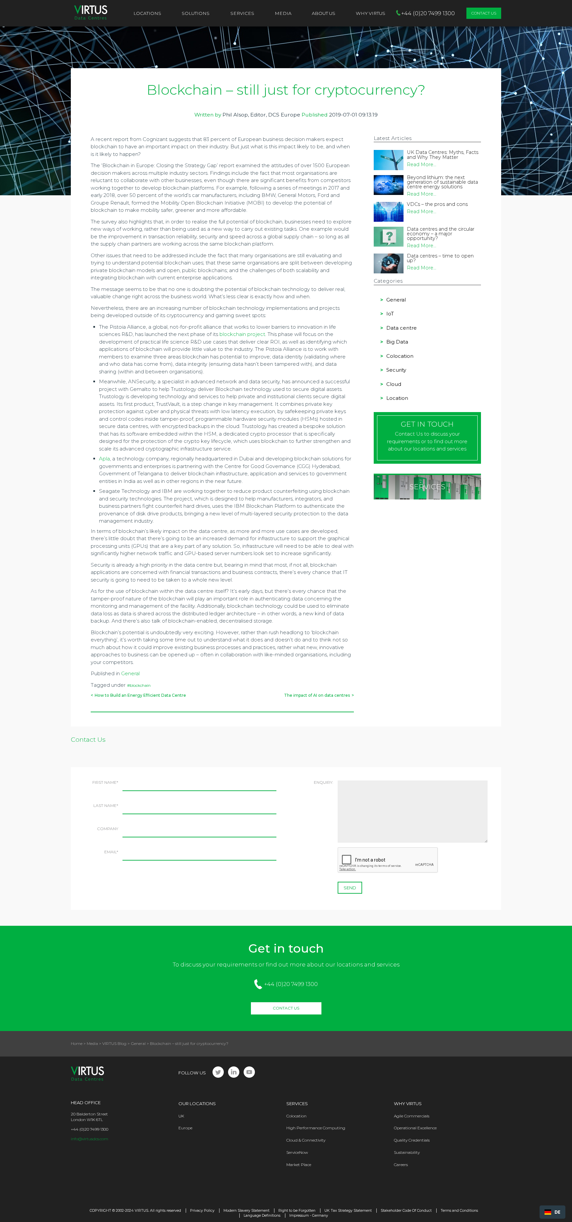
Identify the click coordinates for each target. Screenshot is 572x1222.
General (130, 673)
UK (181, 1115)
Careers (401, 1164)
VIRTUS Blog (114, 1043)
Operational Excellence (415, 1127)
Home (76, 1043)
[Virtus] (91, 13)
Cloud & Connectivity (305, 1140)
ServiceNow (297, 1152)
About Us (323, 13)
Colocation (296, 1115)
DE (557, 1212)
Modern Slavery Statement (246, 1210)
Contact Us (483, 13)
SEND (350, 887)
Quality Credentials (412, 1140)
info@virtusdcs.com (89, 1138)
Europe (185, 1127)
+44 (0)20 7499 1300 (291, 984)
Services (242, 13)
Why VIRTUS (370, 13)
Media (283, 13)
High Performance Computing (315, 1127)
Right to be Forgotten (296, 1210)
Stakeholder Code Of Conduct (406, 1210)
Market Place (298, 1164)
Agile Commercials (411, 1115)
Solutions (196, 13)
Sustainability (407, 1152)
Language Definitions (262, 1215)
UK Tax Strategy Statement (348, 1210)
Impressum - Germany (308, 1215)
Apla (104, 458)
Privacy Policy (202, 1210)
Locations (147, 13)
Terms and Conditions (459, 1210)
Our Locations (197, 1103)
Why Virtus (408, 1103)
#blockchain (139, 685)
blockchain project (242, 334)
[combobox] (552, 1212)
